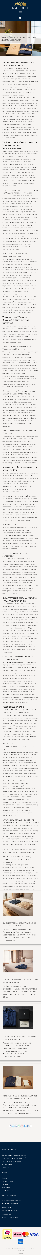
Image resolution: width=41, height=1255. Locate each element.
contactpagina (12, 594)
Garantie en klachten (11, 1161)
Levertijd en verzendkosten (14, 1155)
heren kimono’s (21, 305)
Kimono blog (7, 1187)
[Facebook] (10, 1126)
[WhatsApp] (19, 1126)
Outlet (5, 1184)
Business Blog (7, 1191)
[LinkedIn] (16, 1126)
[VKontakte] (27, 1126)
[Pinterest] (21, 1126)
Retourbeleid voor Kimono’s (14, 1158)
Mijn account (8, 1164)
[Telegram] (24, 1126)
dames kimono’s (8, 302)
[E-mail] (30, 1126)
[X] (13, 1126)
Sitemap (21, 1253)
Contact (5, 1168)
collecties (12, 135)
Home (4, 1178)
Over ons (18, 628)
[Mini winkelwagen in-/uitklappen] (20, 18)
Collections (7, 1181)
